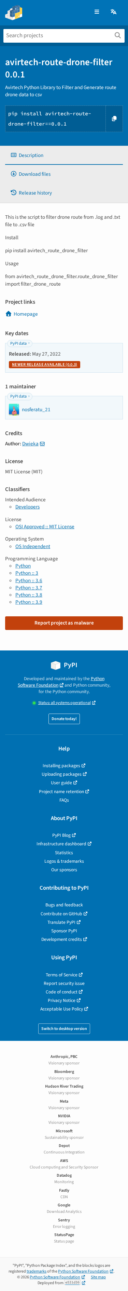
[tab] (64, 155)
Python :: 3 (26, 573)
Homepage (26, 314)
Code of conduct (61, 992)
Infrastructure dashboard (61, 844)
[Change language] (114, 12)
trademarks (36, 1271)
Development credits (61, 939)
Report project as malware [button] (64, 623)
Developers (27, 507)
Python (23, 566)
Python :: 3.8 (28, 595)
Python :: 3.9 (28, 602)
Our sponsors (64, 869)
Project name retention (61, 791)
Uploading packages (62, 774)
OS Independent (32, 546)
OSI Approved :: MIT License (44, 526)
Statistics (64, 852)
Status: (64, 703)
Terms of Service (61, 975)
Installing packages (61, 765)
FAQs (64, 800)
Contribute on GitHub (61, 913)
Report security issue (64, 983)
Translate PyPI (61, 922)
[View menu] (96, 12)
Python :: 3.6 (28, 580)
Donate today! (64, 719)
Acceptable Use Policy (61, 1009)
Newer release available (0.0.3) (44, 365)
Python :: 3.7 (28, 587)
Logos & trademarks (64, 861)
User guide (61, 782)
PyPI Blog (61, 835)
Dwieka (30, 443)
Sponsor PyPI (64, 931)
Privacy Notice (61, 1000)
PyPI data (18, 343)
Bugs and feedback (64, 905)
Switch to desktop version (64, 1029)
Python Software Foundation (61, 681)
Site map (98, 1277)
